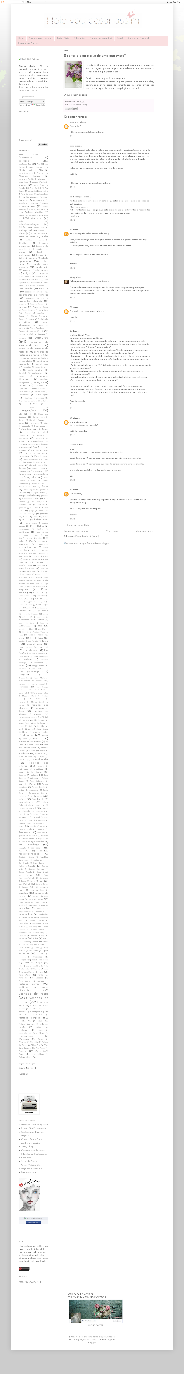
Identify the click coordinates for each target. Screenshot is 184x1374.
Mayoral (22, 702)
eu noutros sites (39, 450)
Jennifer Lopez (25, 565)
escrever (31, 445)
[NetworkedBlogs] (33, 1219)
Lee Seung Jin (42, 617)
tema (45, 938)
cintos (40, 325)
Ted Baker (33, 938)
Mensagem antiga (144, 531)
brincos (39, 255)
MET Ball (44, 717)
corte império (35, 370)
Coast (40, 331)
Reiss (39, 851)
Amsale (22, 188)
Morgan (45, 735)
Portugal (36, 817)
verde (40, 975)
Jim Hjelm (26, 574)
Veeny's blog (27, 1147)
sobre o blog (81, 105)
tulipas (39, 963)
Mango (22, 675)
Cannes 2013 (40, 277)
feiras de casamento (31, 459)
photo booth (34, 805)
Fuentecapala (29, 490)
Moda (30, 726)
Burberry (22, 258)
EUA (25, 454)
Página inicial (111, 531)
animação (32, 191)
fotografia (30, 477)
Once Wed (26, 1158)
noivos (32, 751)
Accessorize (25, 157)
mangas (36, 672)
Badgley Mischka (34, 212)
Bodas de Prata (38, 234)
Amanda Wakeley (39, 182)
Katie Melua (40, 599)
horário (40, 529)
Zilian (21, 1054)
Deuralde (25, 404)
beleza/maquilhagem (29, 225)
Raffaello (44, 836)
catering (23, 307)
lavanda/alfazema (30, 614)
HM (30, 526)
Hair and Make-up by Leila (34, 1125)
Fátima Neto (24, 456)
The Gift (25, 945)
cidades (27, 322)
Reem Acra (24, 851)
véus (40, 1021)
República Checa (26, 857)
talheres (33, 936)
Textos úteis (63, 38)
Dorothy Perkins (36, 420)
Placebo (45, 808)
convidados (27, 361)
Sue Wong (33, 927)
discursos (33, 407)
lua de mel (31, 650)
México (25, 720)
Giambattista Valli (30, 499)
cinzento (22, 328)
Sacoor (32, 881)
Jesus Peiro (31, 572)
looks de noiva (34, 644)
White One (34, 1042)
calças (26, 273)
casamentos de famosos (33, 295)
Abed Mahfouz (28, 155)
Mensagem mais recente (76, 531)
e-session (35, 423)
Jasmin (26, 559)
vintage (23, 1030)
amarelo (23, 185)
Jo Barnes (23, 577)
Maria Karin (34, 690)
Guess (45, 517)
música (37, 738)
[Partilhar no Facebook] (73, 108)
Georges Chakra (38, 493)
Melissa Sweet (37, 702)
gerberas (44, 496)
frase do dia (38, 484)
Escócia (22, 444)
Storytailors (23, 923)
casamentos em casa (34, 298)
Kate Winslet (24, 599)
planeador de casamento (33, 811)
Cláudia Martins (26, 331)
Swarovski (23, 933)
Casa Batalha (25, 289)
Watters (41, 1039)
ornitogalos (23, 769)
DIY (20, 414)
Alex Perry (41, 173)
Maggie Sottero (39, 666)
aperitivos (40, 200)
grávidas (44, 514)
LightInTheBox (25, 626)
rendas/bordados (29, 854)
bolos (45, 236)
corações (27, 367)
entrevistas (24, 438)
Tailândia (22, 936)
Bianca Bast (39, 227)
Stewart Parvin (36, 920)
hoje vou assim (28, 1172)
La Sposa (41, 608)
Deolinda (28, 398)
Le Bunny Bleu (28, 617)
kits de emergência (38, 602)
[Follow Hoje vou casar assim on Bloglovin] (29, 1210)
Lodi (32, 638)
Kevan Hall (23, 602)
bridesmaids (24, 255)
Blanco (41, 231)
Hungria (29, 538)
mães (22, 665)
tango (43, 936)
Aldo (41, 170)
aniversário (43, 191)
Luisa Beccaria (38, 654)
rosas (29, 875)
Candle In (28, 277)
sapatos (23, 893)
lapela (34, 611)
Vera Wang (24, 975)
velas (41, 972)
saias (41, 881)
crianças (37, 382)
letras (41, 620)
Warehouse (24, 1039)
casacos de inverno (34, 292)
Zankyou (23, 1051)
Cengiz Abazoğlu (28, 310)
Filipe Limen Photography (34, 1154)
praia (30, 820)
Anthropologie (42, 194)
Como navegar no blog (40, 38)
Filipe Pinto (40, 462)
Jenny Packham (26, 568)
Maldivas (22, 672)
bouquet (24, 243)
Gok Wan (34, 508)
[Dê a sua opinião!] (68, 108)
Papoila (74, 445)
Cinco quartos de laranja (33, 1150)
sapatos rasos (36, 899)
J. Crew (29, 554)
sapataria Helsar (37, 890)
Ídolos (21, 541)
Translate (40, 105)
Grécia (26, 517)
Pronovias (24, 832)
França (34, 481)
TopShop (22, 957)
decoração (42, 394)
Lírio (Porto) (43, 629)
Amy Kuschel (35, 188)
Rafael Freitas (31, 836)
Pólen (35, 814)
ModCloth (41, 726)
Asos (33, 206)
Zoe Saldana (38, 1054)
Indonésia (41, 541)
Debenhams (24, 395)
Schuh (21, 906)
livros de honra (35, 635)
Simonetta (40, 911)
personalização (26, 802)
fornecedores (37, 471)
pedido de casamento (28, 790)
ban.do (21, 216)
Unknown (74, 122)
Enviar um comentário (78, 525)
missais (21, 726)
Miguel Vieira (24, 723)
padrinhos (34, 778)
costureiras (37, 373)
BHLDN (23, 227)
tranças (22, 960)
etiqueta (25, 447)
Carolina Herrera (36, 286)
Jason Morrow (89, 1340)
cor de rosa (42, 364)
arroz (24, 207)
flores (34, 468)
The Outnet (39, 945)
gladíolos (22, 508)
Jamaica (35, 556)
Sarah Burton (24, 902)
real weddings (29, 845)
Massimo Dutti (29, 696)
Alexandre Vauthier (26, 179)
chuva (31, 319)
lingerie (22, 629)
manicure (35, 675)
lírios (23, 632)
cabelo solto (42, 267)
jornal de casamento (36, 586)
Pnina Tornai (24, 814)
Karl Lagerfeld (39, 593)
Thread (36, 948)
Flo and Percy (35, 465)
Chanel (27, 313)
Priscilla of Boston (37, 826)
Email (120, 38)
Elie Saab (42, 429)
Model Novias (25, 729)
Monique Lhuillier (40, 732)
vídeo (38, 1027)
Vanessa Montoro (28, 972)
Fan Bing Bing (39, 453)
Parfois (32, 784)
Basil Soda (43, 216)
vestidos (40, 981)
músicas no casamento (30, 742)
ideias (38, 538)
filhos (46, 460)
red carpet (36, 848)
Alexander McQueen (30, 176)
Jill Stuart (44, 571)
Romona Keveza (36, 869)
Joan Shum (35, 577)
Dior (46, 404)
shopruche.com (25, 911)
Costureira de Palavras (32, 1132)
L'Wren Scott (28, 608)
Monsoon (27, 735)
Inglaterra (23, 544)
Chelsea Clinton (38, 316)
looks (45, 641)
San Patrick (24, 884)
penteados (36, 796)
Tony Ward (41, 954)
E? (71, 230)
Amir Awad (39, 185)
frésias (45, 487)
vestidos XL (25, 1021)
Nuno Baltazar (25, 757)
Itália (34, 550)
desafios (40, 398)
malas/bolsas (37, 669)
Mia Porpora (39, 720)
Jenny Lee (41, 565)
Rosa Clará (42, 872)
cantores (22, 279)
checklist (22, 316)
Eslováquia (43, 444)
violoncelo (23, 1033)
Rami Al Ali (25, 842)
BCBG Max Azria (32, 218)
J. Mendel (41, 554)
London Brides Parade (28, 641)
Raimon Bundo (27, 838)
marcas (22, 684)
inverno (31, 547)
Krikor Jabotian (25, 605)
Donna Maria (39, 417)
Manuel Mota (39, 678)
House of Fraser (30, 535)
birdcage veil (25, 231)
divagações (27, 410)
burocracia (33, 258)
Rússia (23, 881)
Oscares (22, 775)
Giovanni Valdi (25, 505)
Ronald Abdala (25, 872)
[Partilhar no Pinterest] (76, 108)
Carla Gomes (34, 279)
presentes (40, 823)
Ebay (46, 423)
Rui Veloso (43, 878)
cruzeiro (40, 386)
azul (46, 209)
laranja (44, 611)
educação (26, 426)
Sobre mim (79, 38)
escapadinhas (37, 441)
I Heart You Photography (33, 1128)
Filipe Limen (27, 463)
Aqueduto (23, 203)
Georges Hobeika (27, 496)
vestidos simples (29, 1018)
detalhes (44, 401)
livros (21, 635)
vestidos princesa (37, 1009)
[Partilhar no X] (71, 108)
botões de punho (35, 240)
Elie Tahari (30, 432)
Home (21, 38)
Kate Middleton (25, 596)
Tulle (20, 966)
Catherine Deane (40, 307)
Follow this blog (33, 1222)
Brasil (39, 252)
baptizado (31, 216)
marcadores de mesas (30, 681)
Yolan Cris (35, 1045)
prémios (41, 820)
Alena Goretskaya (26, 173)
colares (22, 334)
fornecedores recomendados (33, 475)
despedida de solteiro (28, 401)
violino (41, 1030)
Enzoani (37, 438)
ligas (42, 623)
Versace (39, 978)
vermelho (23, 978)
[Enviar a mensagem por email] (66, 108)
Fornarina (22, 471)
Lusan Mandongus (40, 656)
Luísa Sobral (24, 656)
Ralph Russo (43, 838)
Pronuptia (41, 833)
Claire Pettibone (37, 328)
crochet (22, 386)
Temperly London (30, 942)
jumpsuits (23, 590)
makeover (22, 669)
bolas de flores (27, 237)
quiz (20, 836)
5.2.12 (72, 298)
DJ (31, 414)
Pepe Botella (38, 799)
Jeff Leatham (36, 563)
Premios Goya (25, 823)
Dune (21, 423)
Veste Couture (25, 981)
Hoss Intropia (42, 532)
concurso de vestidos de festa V (33, 358)
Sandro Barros (42, 884)
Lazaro (45, 614)
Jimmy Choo (40, 574)
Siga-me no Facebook (138, 38)
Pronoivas (40, 829)
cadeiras (26, 270)
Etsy (35, 447)
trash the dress (40, 960)
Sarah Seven (40, 902)
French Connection (27, 487)
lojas (40, 638)
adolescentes (25, 164)
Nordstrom (24, 754)
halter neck (41, 520)
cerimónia (43, 310)
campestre (43, 273)
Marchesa (23, 687)
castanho (22, 304)
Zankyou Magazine (30, 1143)
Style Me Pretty (29, 1161)
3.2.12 (72, 136)
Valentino (36, 969)
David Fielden (38, 389)
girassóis (41, 505)
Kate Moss (41, 596)
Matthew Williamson (36, 699)
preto (21, 826)
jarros (45, 556)
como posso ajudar (28, 90)
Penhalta (22, 796)
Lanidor (22, 611)
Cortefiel (22, 373)
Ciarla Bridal (43, 319)
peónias (22, 799)
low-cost (43, 647)
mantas (45, 675)
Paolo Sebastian (37, 781)
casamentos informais (30, 301)
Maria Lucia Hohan (40, 693)
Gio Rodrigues (37, 502)
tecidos (22, 938)
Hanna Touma (31, 523)
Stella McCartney (29, 918)
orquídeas (38, 769)
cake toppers (41, 270)
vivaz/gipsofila (26, 1036)
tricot (26, 963)
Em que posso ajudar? (100, 38)
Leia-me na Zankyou (28, 43)
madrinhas (38, 663)
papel (21, 784)
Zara (38, 1051)
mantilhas (25, 678)
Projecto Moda (25, 829)
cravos (21, 376)
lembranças (27, 620)
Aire (38, 164)
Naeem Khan (33, 745)
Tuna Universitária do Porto (36, 966)
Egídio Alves (39, 426)
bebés (21, 222)
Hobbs (40, 526)
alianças (41, 179)
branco (22, 252)
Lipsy (31, 629)
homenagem (24, 529)
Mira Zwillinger (38, 723)
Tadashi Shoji (38, 933)
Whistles (22, 1042)
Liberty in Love (26, 623)
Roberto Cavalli (27, 866)
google (31, 511)
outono (34, 775)
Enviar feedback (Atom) (87, 536)
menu (33, 717)
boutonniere (38, 249)
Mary (72, 277)
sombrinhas (43, 915)
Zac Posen (40, 1048)
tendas (45, 942)
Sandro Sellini (28, 887)
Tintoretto (33, 951)
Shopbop (40, 908)
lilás (40, 626)
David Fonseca (24, 392)
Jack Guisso (23, 556)
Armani (45, 203)
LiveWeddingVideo (37, 632)
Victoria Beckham (26, 1024)
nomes (42, 751)
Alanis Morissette (37, 167)
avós (38, 209)
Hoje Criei (26, 1136)
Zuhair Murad (25, 1057)
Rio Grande (24, 863)
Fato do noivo (41, 456)
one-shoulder (40, 759)
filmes (21, 465)
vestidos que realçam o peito (33, 1012)
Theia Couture (24, 948)
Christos (22, 319)
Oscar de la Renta (30, 772)
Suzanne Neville (37, 929)
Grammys (31, 514)
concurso (41, 337)
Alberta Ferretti (26, 170)
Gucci (35, 517)
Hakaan (25, 520)
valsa (46, 969)
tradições (37, 957)
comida (22, 338)
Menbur (22, 705)
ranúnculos (38, 842)
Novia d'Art (40, 754)
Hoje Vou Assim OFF (31, 1169)
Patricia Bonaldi (38, 787)
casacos (43, 288)
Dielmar (36, 404)
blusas (22, 234)
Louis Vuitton (25, 647)
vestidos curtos (29, 984)
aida (72, 146)
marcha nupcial (38, 684)
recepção (22, 848)
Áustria (30, 209)
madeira (28, 659)
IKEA (30, 541)
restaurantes (39, 860)
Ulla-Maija (25, 969)
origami (41, 766)
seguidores (32, 906)
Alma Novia (23, 182)
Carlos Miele (34, 282)
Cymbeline (23, 389)
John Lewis (34, 584)
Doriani (22, 420)
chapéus (40, 313)
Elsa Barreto (38, 435)
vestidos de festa (33, 994)
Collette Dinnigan (37, 334)
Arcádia (34, 203)
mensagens (23, 717)
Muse (25, 739)
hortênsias (24, 532)
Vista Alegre (38, 1033)
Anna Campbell (27, 194)
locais (21, 638)
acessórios (25, 161)
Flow (43, 468)
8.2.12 (72, 480)
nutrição (41, 757)
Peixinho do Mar (37, 793)
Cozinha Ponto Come (31, 1139)
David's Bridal (39, 392)
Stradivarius (36, 923)
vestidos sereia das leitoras (34, 1015)
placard (32, 808)
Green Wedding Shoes (31, 1165)
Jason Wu (36, 560)
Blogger (91, 1343)
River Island (38, 863)
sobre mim (35, 87)
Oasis (21, 760)
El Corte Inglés (25, 429)
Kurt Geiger (42, 605)
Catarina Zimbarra (38, 304)
